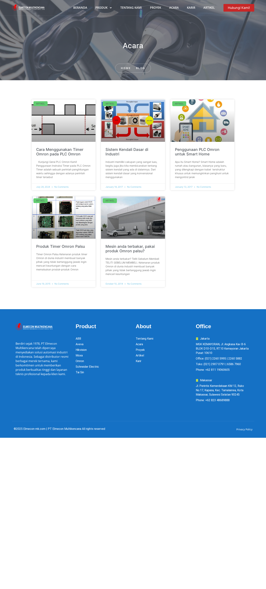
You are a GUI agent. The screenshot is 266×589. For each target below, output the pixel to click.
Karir (191, 8)
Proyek (155, 8)
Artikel (209, 8)
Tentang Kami (131, 8)
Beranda (80, 8)
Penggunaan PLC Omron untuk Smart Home (197, 151)
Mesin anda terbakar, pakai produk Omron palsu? (130, 248)
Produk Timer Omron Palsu (60, 246)
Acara (174, 8)
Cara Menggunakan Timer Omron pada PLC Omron (59, 151)
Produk (101, 8)
